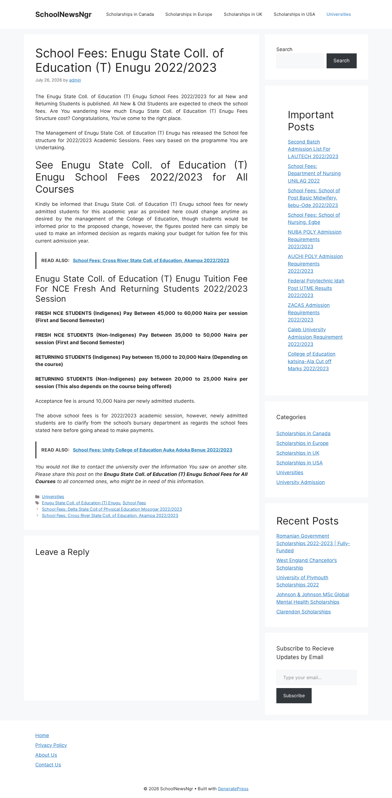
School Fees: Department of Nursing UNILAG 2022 (314, 173)
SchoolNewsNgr (63, 14)
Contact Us (48, 765)
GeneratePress (233, 788)
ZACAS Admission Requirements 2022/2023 (309, 312)
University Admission (300, 482)
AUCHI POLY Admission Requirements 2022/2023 (315, 263)
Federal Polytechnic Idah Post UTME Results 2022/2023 (316, 288)
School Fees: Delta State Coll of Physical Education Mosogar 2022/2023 (112, 509)
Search (284, 49)
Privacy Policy (51, 745)
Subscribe (294, 695)
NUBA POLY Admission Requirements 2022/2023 (314, 239)
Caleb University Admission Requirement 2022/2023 (315, 337)
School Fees (134, 502)
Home (42, 735)
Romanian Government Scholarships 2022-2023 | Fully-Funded (313, 543)
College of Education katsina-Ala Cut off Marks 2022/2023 (311, 361)
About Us (46, 755)
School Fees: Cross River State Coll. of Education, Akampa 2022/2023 (110, 515)
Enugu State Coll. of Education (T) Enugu (81, 502)
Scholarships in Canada (130, 14)
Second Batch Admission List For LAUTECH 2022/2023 (313, 149)
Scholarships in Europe (188, 14)
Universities (339, 14)
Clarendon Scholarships (303, 612)
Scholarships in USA (294, 14)
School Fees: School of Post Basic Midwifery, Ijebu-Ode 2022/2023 (314, 198)
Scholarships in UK (243, 14)
